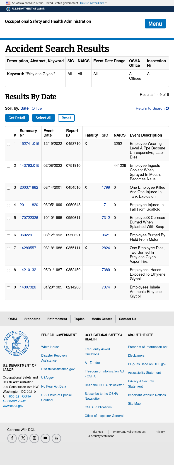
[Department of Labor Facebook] (12, 438)
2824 (106, 247)
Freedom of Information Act (147, 346)
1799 (106, 187)
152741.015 (29, 143)
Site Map (134, 403)
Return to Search (151, 108)
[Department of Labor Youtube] (45, 438)
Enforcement (57, 318)
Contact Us (127, 318)
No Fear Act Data (53, 386)
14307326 (28, 287)
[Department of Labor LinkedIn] (56, 438)
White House (50, 346)
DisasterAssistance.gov (58, 369)
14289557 (28, 247)
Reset (66, 117)
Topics (79, 318)
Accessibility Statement (144, 372)
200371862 (29, 187)
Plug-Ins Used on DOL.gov (147, 364)
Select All (43, 117)
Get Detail (17, 117)
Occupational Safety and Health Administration (48, 21)
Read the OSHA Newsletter (104, 385)
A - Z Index (93, 362)
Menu (155, 23)
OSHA (12, 318)
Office (37, 108)
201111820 (29, 204)
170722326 (29, 217)
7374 (106, 287)
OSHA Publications (98, 407)
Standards (32, 318)
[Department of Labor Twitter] (23, 438)
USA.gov (47, 377)
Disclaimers (136, 355)
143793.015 (29, 165)
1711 (106, 204)
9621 (106, 234)
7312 (106, 217)
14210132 (28, 269)
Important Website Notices (147, 395)
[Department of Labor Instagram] (34, 438)
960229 (26, 234)
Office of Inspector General (104, 415)
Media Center (102, 318)
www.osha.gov (13, 405)
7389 (106, 269)
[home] (16, 342)
